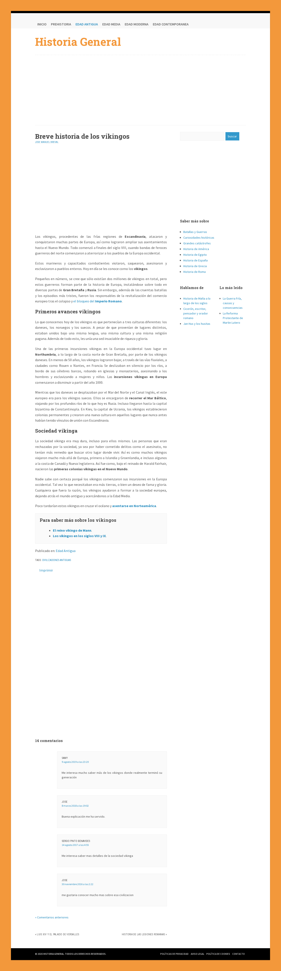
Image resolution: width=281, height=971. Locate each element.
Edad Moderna (136, 24)
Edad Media (111, 24)
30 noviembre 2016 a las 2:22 (77, 884)
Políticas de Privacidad (174, 953)
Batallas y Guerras (195, 232)
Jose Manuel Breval (46, 142)
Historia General (78, 41)
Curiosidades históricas (198, 238)
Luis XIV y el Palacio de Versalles (58, 934)
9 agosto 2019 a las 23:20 (75, 761)
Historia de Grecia (195, 266)
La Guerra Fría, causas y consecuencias (233, 303)
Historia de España (195, 260)
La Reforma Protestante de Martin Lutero (233, 318)
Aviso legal (197, 953)
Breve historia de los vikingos (82, 136)
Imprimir (46, 570)
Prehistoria (61, 24)
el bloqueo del (97, 301)
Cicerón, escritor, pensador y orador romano (195, 313)
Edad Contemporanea (171, 24)
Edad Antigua (87, 24)
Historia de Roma (194, 272)
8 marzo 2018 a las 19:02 (75, 805)
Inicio (42, 24)
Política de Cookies (218, 953)
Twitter (232, 24)
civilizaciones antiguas (56, 560)
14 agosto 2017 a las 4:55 (75, 845)
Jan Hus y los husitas (196, 324)
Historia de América (196, 249)
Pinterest (241, 24)
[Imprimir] (37, 570)
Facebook (224, 24)
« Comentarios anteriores (51, 917)
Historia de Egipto (195, 255)
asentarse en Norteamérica (134, 506)
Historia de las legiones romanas (143, 934)
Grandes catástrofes (197, 243)
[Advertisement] (140, 90)
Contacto (238, 953)
